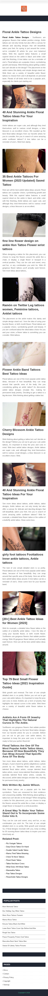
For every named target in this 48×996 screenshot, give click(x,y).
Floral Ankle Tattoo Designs (15, 37)
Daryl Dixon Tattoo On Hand (17, 847)
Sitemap (6, 985)
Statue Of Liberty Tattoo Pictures (14, 946)
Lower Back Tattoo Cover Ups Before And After (19, 928)
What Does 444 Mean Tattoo (17, 867)
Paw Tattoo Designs (14, 873)
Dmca (5, 970)
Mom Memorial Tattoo (10, 907)
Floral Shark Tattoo (13, 860)
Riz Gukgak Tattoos (14, 843)
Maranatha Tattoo (13, 870)
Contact (6, 974)
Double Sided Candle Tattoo (17, 850)
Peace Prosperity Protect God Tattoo (15, 937)
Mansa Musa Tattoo (9, 920)
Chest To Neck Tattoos (15, 857)
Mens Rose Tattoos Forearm (12, 915)
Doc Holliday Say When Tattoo (13, 911)
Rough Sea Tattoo (8, 932)
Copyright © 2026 (24, 993)
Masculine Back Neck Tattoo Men (14, 941)
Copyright (6, 981)
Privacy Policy (8, 977)
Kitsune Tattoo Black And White (13, 924)
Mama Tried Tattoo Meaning (17, 853)
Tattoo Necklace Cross (15, 863)
